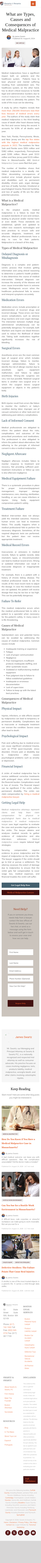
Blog (6, 1428)
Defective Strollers (22, 1262)
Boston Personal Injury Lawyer (30, 1321)
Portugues (8, 1445)
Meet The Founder (8, 1399)
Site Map (33, 1522)
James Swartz (20, 36)
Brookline (21, 1503)
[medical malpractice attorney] (20, 1106)
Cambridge (9, 1498)
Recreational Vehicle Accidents (29, 1358)
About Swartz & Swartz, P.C (10, 1388)
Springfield (20, 1515)
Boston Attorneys (8, 1406)
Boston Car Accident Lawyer (29, 1338)
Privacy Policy (23, 1522)
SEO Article (20, 43)
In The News (9, 1432)
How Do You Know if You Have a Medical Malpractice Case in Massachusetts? (18, 1143)
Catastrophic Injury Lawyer (30, 1346)
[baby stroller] (20, 1235)
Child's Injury (7, 1262)
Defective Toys (30, 1352)
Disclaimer (13, 1522)
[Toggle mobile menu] (33, 3)
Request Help (21, 1003)
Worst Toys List (10, 1436)
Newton (8, 1500)
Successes (9, 1412)
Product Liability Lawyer (31, 1329)
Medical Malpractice (10, 1134)
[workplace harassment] (20, 1173)
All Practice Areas (29, 1367)
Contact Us (10, 1525)
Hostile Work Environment (12, 1200)
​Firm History (9, 1394)
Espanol (8, 1440)
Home (6, 1522)
